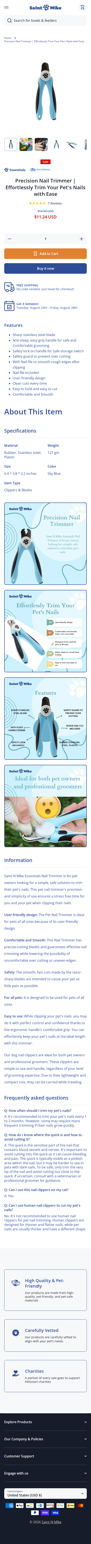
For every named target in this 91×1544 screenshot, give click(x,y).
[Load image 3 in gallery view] (41, 144)
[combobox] (45, 20)
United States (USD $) (24, 1495)
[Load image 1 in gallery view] (10, 144)
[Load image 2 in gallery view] (26, 144)
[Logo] (45, 7)
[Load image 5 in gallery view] (71, 144)
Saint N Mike (51, 1522)
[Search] (8, 20)
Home (7, 38)
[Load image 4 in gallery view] (56, 144)
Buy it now (45, 268)
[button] (82, 7)
